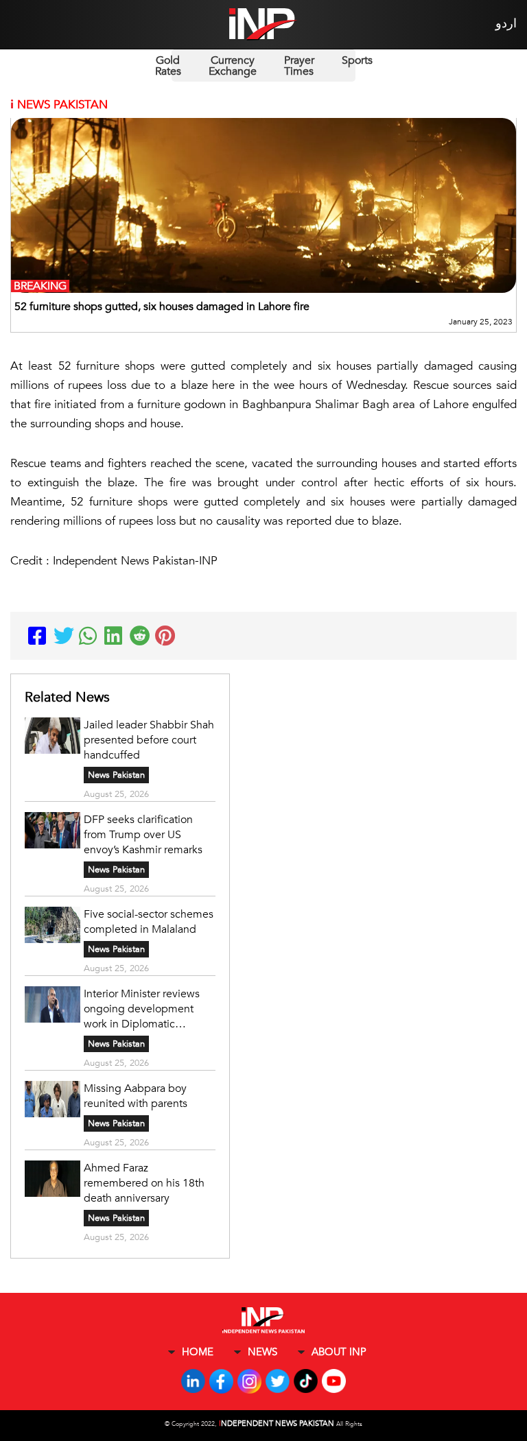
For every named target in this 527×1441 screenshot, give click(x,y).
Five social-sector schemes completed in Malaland (148, 922)
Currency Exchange (233, 66)
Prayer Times (299, 66)
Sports (357, 60)
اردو (506, 23)
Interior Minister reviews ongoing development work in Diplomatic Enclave (142, 1009)
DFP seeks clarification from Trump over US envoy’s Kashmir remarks (144, 834)
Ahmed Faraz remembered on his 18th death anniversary (144, 1183)
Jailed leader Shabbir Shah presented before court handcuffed (149, 740)
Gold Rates (168, 66)
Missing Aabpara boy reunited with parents (137, 1096)
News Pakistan (116, 775)
